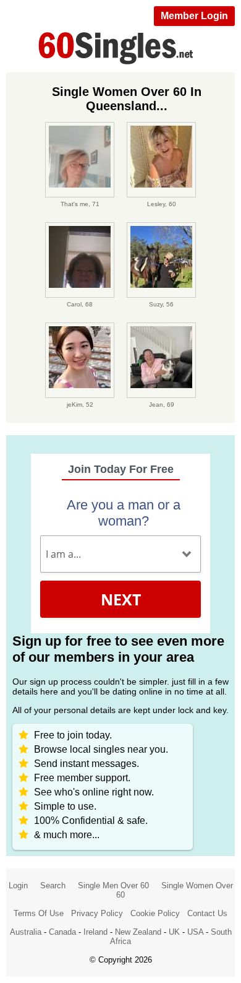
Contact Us (207, 913)
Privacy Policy (97, 913)
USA (195, 932)
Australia (25, 932)
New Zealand (138, 932)
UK (174, 932)
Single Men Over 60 (113, 885)
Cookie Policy (155, 913)
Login (18, 885)
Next (121, 599)
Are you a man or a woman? (123, 513)
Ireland (95, 932)
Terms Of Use (39, 913)
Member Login (194, 16)
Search (53, 885)
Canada (62, 932)
